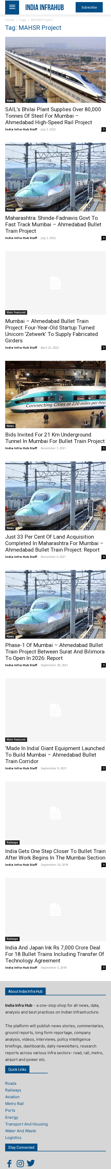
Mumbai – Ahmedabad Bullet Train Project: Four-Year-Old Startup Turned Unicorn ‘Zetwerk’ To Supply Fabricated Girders (51, 331)
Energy (11, 1117)
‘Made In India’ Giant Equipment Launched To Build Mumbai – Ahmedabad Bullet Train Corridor (55, 754)
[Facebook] (9, 1163)
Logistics (13, 1137)
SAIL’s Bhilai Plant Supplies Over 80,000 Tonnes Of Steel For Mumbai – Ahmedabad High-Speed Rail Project (53, 115)
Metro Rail (14, 1103)
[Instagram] (20, 1163)
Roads (11, 1083)
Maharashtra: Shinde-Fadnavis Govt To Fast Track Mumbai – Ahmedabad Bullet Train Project (53, 224)
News (10, 100)
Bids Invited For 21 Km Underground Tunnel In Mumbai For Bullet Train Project (55, 438)
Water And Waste (20, 1130)
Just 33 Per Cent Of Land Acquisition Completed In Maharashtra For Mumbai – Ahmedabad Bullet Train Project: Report (54, 543)
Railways (12, 842)
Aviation (12, 1096)
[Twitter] (31, 1163)
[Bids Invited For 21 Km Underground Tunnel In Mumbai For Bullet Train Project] (55, 394)
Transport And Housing (26, 1124)
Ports (10, 1110)
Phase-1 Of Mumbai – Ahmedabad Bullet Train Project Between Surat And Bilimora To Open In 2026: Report (55, 651)
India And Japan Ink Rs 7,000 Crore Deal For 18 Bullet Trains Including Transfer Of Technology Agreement (54, 954)
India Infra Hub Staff (21, 129)
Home (9, 20)
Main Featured (16, 312)
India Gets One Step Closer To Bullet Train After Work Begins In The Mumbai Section (55, 854)
